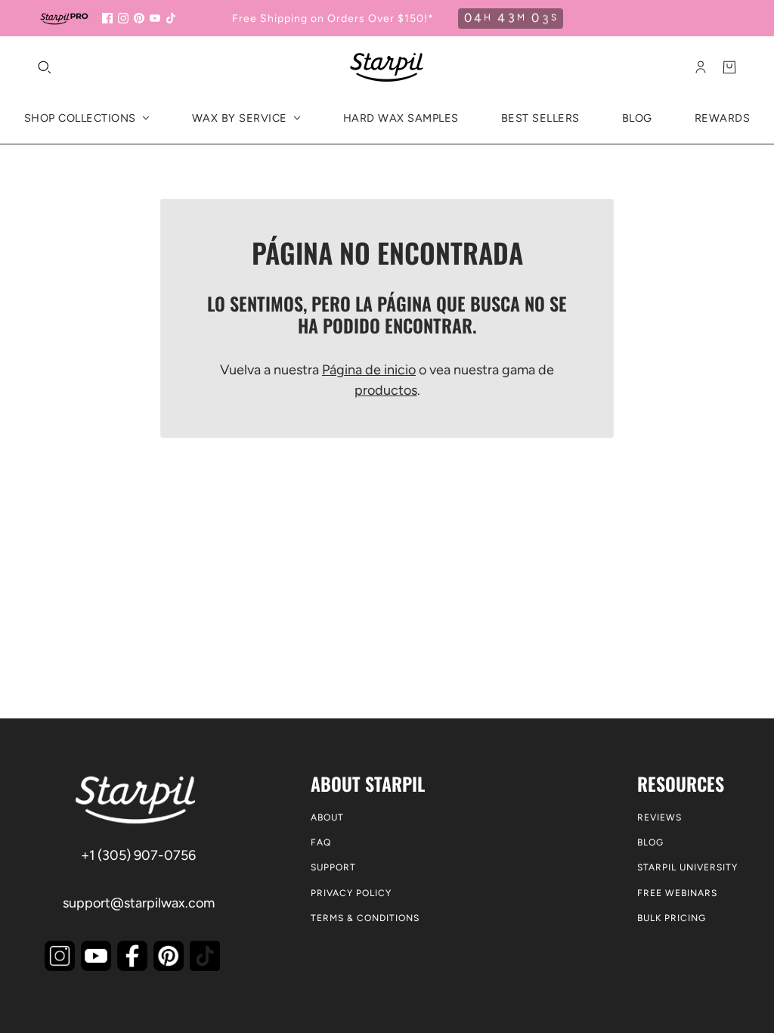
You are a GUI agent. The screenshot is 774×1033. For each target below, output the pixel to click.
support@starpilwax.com (139, 903)
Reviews (659, 817)
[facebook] (107, 18)
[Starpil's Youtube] (96, 956)
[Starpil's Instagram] (60, 956)
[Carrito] (729, 67)
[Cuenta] (700, 67)
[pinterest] (139, 18)
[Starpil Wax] (387, 67)
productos (385, 390)
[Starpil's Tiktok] (205, 956)
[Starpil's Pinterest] (168, 956)
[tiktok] (171, 18)
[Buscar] (44, 67)
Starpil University (687, 867)
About (327, 817)
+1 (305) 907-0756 (138, 855)
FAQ (321, 842)
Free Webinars (677, 893)
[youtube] (155, 18)
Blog (650, 842)
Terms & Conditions (365, 918)
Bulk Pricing (671, 918)
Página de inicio (369, 369)
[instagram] (123, 18)
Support (333, 867)
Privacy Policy (351, 893)
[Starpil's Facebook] (132, 956)
